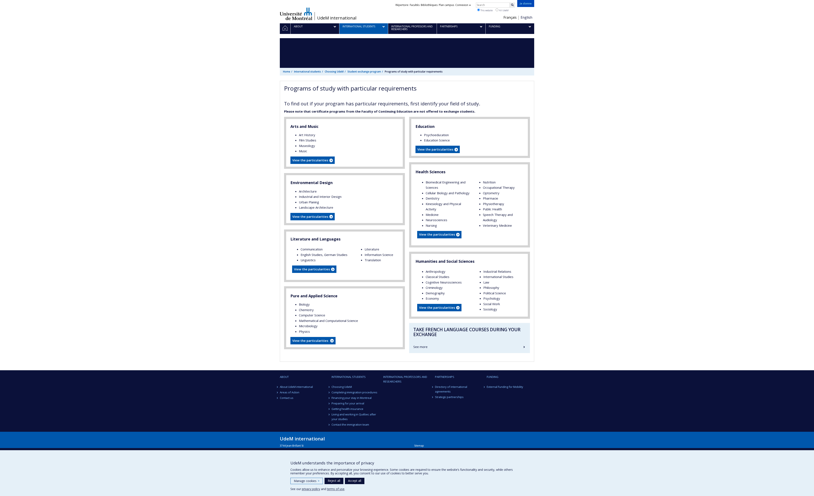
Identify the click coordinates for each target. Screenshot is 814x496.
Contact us (286, 398)
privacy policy (311, 489)
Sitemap (419, 445)
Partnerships (444, 377)
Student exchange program (364, 71)
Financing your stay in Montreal (352, 398)
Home (286, 71)
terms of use (335, 489)
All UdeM (503, 10)
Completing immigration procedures (354, 392)
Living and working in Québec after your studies (354, 416)
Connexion (461, 5)
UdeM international (336, 18)
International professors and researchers (405, 379)
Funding (492, 377)
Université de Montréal (296, 13)
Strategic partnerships (449, 397)
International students (307, 71)
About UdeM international (296, 387)
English (526, 17)
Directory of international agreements (451, 389)
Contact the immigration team (350, 424)
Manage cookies (306, 481)
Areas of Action (289, 392)
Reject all (334, 481)
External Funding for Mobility (505, 387)
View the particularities (310, 160)
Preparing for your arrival (348, 403)
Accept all (354, 481)
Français (510, 17)
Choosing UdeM (334, 71)
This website (486, 10)
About (284, 377)
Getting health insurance (347, 409)
